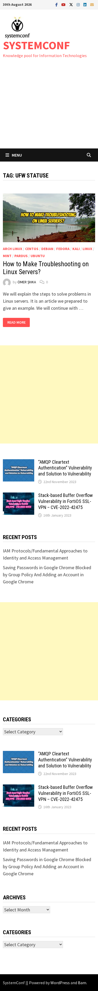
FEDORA (63, 248)
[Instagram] (78, 4)
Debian (47, 248)
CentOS (31, 248)
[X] (71, 4)
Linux (87, 248)
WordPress (60, 982)
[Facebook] (57, 4)
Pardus (21, 255)
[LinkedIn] (85, 4)
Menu (17, 155)
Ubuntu (38, 255)
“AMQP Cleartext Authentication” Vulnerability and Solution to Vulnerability (65, 468)
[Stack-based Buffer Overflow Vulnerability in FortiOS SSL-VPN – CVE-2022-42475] (18, 496)
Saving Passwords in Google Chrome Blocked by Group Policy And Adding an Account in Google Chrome (47, 574)
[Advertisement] (49, 108)
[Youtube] (64, 4)
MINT (7, 255)
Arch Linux (12, 248)
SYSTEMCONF (36, 45)
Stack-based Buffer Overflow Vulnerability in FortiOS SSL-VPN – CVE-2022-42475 (65, 501)
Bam (82, 982)
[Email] (92, 4)
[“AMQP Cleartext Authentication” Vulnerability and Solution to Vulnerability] (18, 463)
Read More (18, 322)
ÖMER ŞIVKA (27, 282)
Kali (76, 248)
